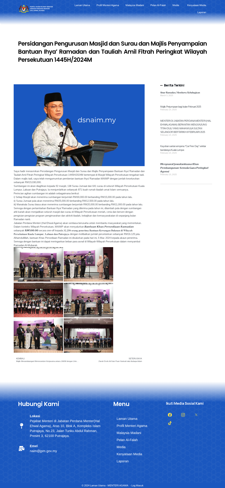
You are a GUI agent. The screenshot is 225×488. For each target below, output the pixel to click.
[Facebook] (170, 415)
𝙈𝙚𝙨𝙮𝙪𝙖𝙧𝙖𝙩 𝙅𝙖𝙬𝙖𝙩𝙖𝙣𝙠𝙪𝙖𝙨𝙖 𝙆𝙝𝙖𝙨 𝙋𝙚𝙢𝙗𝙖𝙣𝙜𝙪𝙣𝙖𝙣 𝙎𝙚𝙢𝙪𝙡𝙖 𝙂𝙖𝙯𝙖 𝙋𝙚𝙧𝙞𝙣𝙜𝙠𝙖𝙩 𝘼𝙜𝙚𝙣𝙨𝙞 (184, 168)
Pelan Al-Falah (158, 5)
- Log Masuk (136, 485)
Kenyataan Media (196, 5)
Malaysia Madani (135, 5)
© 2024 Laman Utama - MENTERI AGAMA (105, 485)
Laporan (201, 12)
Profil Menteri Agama (108, 5)
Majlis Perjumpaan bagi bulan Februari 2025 (180, 106)
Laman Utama (82, 5)
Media (175, 5)
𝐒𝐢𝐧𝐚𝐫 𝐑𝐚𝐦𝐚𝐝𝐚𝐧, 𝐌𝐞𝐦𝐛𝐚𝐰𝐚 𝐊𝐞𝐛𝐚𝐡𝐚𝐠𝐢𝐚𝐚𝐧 (180, 92)
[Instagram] (183, 415)
